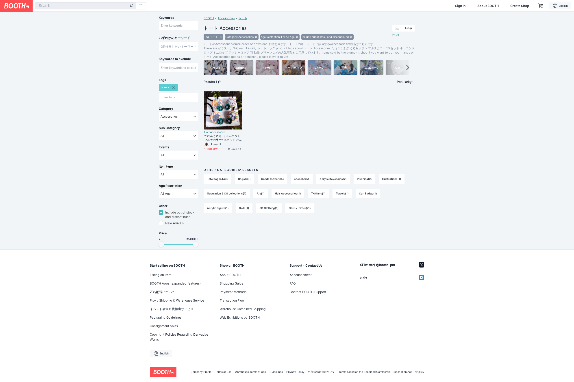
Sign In (460, 5)
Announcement (301, 275)
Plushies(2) (364, 179)
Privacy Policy (295, 372)
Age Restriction (170, 185)
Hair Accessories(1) (288, 193)
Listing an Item (160, 275)
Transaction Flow (232, 300)
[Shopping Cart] (541, 6)
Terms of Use (223, 372)
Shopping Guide (231, 283)
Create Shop (519, 5)
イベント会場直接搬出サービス (172, 309)
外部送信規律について (321, 372)
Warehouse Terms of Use (250, 372)
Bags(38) (244, 179)
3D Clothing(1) (268, 208)
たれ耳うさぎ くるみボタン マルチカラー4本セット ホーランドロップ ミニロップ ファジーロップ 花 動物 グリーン (223, 138)
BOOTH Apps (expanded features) (175, 283)
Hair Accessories (214, 132)
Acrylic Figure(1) (218, 208)
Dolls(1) (244, 208)
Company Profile (201, 372)
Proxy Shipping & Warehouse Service (177, 300)
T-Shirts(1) (318, 193)
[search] (131, 6)
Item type (166, 166)
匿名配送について (162, 292)
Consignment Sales (164, 326)
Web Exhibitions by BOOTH (240, 317)
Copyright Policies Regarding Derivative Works (179, 336)
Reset (395, 35)
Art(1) (261, 193)
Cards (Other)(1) (300, 208)
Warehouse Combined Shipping (243, 309)
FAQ (293, 283)
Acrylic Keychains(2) (333, 179)
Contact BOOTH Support (308, 292)
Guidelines (276, 372)
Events (164, 147)
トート (243, 18)
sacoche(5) (301, 179)
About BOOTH (488, 5)
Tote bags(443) (217, 179)
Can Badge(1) (368, 193)
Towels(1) (342, 193)
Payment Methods (233, 292)
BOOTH (209, 18)
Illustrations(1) (391, 179)
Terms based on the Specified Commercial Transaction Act (375, 372)
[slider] (161, 244)
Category (166, 108)
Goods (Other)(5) (272, 179)
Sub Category (169, 127)
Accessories (226, 18)
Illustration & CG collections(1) (226, 193)
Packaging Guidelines (165, 317)
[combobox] (85, 5)
